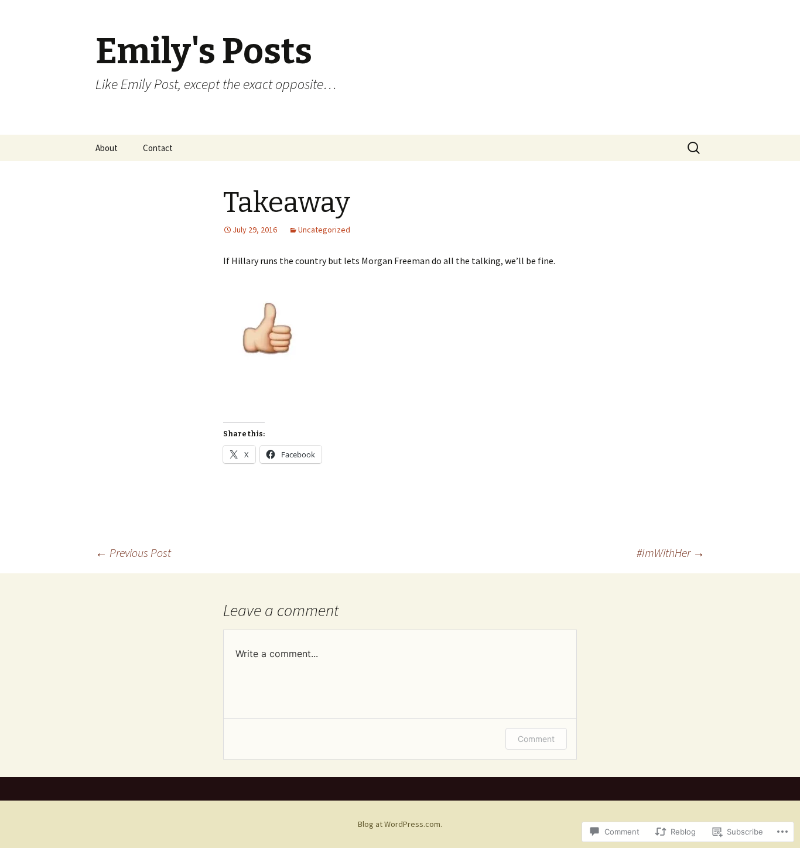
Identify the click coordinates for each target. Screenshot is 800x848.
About (106, 147)
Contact (158, 147)
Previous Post (133, 552)
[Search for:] (695, 148)
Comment (536, 739)
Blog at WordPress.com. (400, 824)
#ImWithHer (671, 552)
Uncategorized (324, 229)
